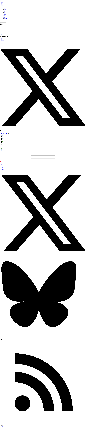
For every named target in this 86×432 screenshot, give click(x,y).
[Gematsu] (5, 162)
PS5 (4, 11)
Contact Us (2, 167)
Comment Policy (6, 18)
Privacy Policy (5, 19)
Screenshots (4, 15)
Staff (1, 168)
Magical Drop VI (5, 133)
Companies (5, 9)
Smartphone (5, 13)
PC (1, 4)
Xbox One (2, 40)
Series (4, 8)
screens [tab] (2, 43)
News (2, 2)
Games (5, 7)
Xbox (2, 3)
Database (4, 6)
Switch (5, 12)
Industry (2, 5)
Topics (3, 10)
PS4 (1, 38)
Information (4, 17)
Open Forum (4, 16)
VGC (2, 427)
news (1, 42)
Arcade (5, 14)
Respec (2, 426)
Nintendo (2, 163)
